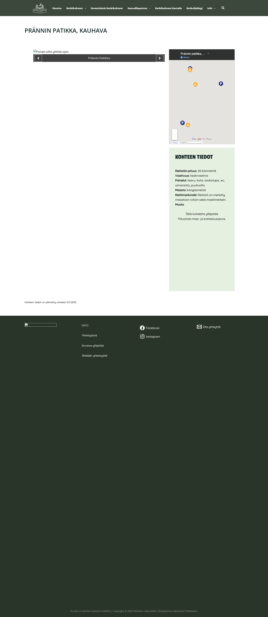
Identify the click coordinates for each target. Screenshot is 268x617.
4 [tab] (101, 70)
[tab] (42, 153)
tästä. (138, 220)
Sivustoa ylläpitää (93, 345)
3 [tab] (97, 70)
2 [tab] (93, 70)
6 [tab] (108, 70)
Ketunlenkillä (117, 196)
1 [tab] (90, 70)
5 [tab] (104, 70)
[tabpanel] (99, 224)
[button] (84, 8)
